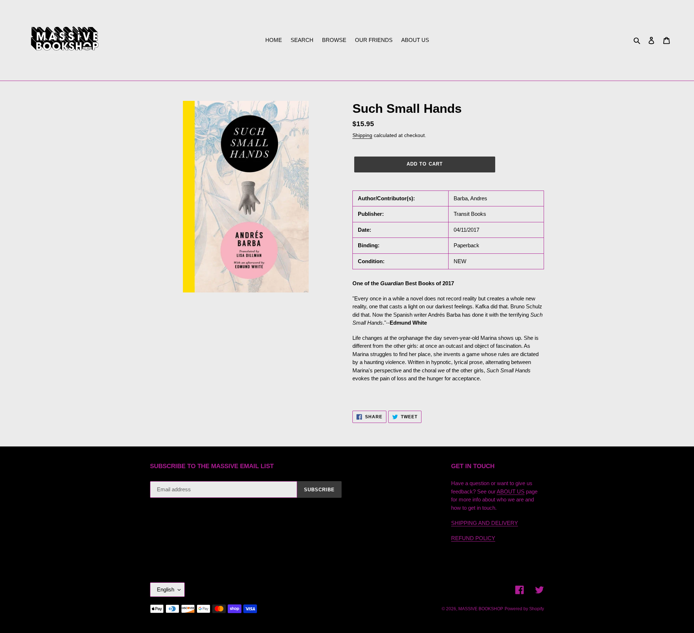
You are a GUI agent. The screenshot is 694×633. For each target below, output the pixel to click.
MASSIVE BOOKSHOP (480, 608)
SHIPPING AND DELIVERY (484, 523)
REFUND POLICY (473, 538)
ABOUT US (510, 491)
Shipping (362, 135)
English (165, 589)
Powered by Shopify (524, 608)
